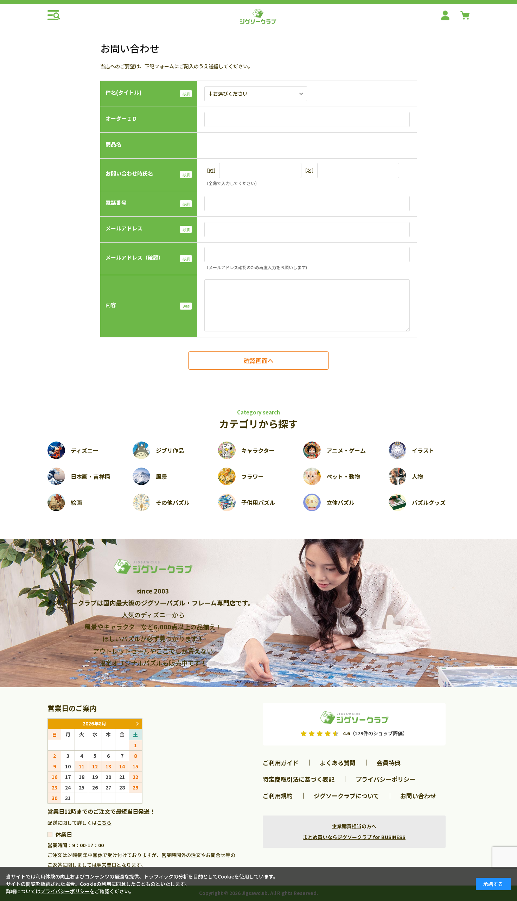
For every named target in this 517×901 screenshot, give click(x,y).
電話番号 (116, 202)
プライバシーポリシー (385, 779)
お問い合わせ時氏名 (129, 173)
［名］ (309, 170)
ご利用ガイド (281, 762)
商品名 (113, 144)
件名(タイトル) (124, 92)
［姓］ (211, 170)
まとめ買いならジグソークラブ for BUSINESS (354, 836)
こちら (104, 822)
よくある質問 (338, 762)
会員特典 (389, 762)
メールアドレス (124, 228)
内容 (111, 305)
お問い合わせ (418, 795)
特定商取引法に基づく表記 (298, 779)
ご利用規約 (278, 795)
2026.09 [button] (137, 724)
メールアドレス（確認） (135, 257)
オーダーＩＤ (121, 118)
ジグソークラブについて (346, 795)
